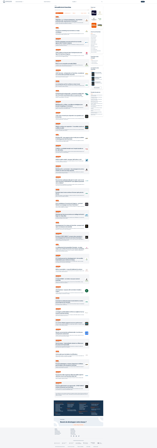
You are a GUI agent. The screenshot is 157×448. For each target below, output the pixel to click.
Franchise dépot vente (82, 406)
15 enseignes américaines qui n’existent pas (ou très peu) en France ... (96, 97)
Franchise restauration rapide (59, 404)
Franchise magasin (93, 42)
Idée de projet (92, 45)
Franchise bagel (57, 409)
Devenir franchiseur (57, 434)
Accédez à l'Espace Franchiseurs (78, 424)
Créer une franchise (93, 37)
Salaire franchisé (73, 433)
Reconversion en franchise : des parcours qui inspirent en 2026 (96, 114)
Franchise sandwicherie (58, 407)
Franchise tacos (57, 408)
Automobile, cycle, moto (67, 13)
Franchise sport (81, 405)
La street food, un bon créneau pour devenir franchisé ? (96, 108)
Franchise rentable (93, 41)
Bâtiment (74, 13)
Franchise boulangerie (70, 404)
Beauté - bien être (83, 13)
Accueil (55, 5)
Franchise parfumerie (94, 413)
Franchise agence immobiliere (71, 409)
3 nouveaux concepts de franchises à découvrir (95, 110)
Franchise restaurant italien (59, 411)
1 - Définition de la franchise (94, 60)
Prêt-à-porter (81, 413)
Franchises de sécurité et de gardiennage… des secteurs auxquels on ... (96, 112)
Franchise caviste (69, 406)
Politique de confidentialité (80, 446)
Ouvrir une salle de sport (94, 49)
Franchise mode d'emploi (94, 57)
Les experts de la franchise (95, 68)
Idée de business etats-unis (94, 46)
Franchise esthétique (94, 414)
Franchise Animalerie (82, 408)
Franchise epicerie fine (70, 405)
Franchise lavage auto (94, 405)
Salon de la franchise (57, 432)
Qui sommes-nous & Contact (71, 446)
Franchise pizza (57, 405)
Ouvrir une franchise (95, 31)
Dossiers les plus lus (95, 92)
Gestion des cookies (95, 446)
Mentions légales (88, 446)
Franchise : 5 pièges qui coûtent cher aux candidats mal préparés (96, 104)
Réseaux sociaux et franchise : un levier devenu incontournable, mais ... (96, 102)
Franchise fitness (93, 412)
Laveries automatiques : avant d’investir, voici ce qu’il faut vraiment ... (96, 95)
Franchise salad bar (58, 410)
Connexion (143, 1)
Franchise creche (93, 409)
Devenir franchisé (93, 34)
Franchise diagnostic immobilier (71, 410)
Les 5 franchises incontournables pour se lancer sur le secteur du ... (96, 106)
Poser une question (97, 87)
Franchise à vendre (93, 38)
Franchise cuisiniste (82, 409)
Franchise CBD (81, 407)
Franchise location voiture (95, 404)
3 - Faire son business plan (94, 63)
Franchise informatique (82, 404)
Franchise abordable (73, 434)
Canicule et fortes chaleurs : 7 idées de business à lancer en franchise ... (96, 99)
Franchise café (57, 406)
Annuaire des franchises (58, 433)
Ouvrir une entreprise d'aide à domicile (96, 50)
